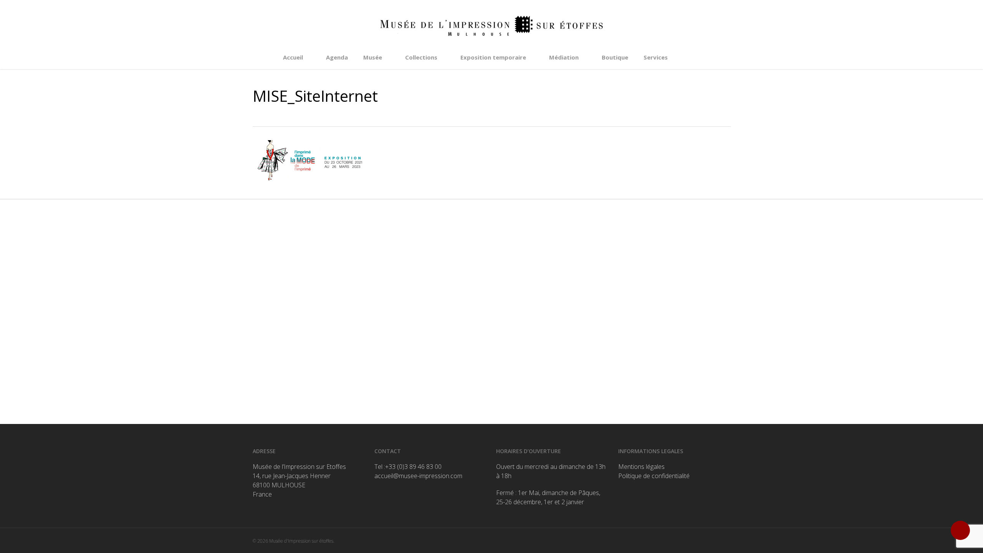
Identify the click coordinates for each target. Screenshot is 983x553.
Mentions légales (641, 466)
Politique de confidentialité (654, 476)
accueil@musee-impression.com (418, 476)
